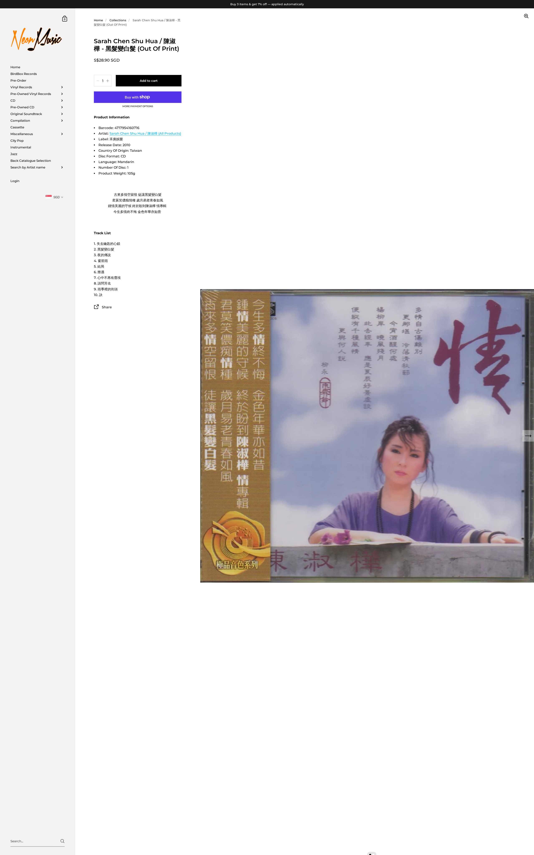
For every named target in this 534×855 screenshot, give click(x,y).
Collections (118, 20)
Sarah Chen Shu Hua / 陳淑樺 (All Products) (145, 133)
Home (98, 20)
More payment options (137, 106)
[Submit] (62, 841)
